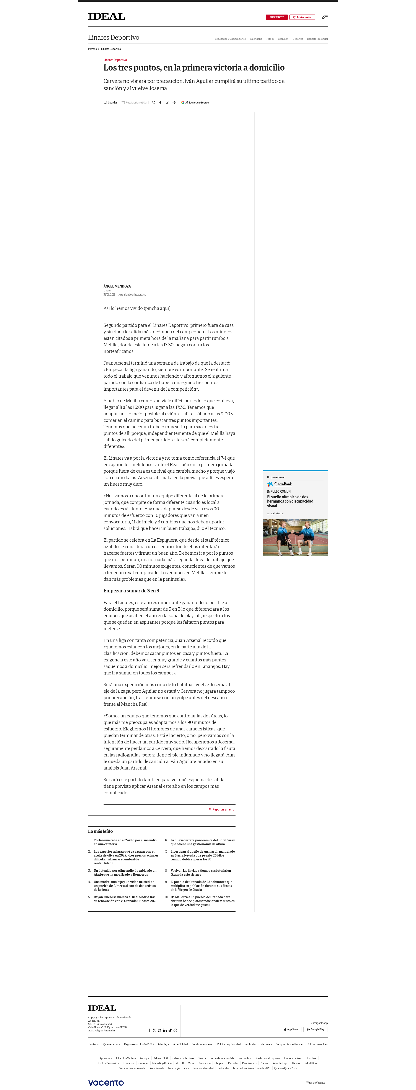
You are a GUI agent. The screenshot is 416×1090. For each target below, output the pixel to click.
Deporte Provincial (317, 38)
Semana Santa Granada (132, 1068)
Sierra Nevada (156, 1068)
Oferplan (219, 1063)
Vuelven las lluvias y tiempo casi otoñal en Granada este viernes (201, 872)
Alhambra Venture (126, 1058)
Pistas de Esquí (280, 1063)
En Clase (311, 1058)
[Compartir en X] (167, 102)
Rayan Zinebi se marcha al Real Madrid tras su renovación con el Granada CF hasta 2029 (126, 899)
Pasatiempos (249, 1063)
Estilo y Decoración (108, 1063)
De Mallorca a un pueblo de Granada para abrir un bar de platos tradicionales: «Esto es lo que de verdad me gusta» (203, 901)
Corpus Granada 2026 (222, 1058)
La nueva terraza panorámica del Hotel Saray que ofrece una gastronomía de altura (203, 842)
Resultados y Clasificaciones (230, 38)
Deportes (298, 38)
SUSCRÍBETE (277, 17)
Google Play (317, 1029)
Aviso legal (163, 1044)
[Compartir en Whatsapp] (153, 102)
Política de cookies (317, 1044)
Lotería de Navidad (203, 1068)
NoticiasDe (205, 1063)
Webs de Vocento (315, 1082)
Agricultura (106, 1058)
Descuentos (244, 1058)
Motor (191, 1063)
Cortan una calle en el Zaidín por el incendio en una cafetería (125, 842)
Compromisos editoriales (290, 1044)
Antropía (145, 1058)
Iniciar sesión (304, 17)
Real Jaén (283, 38)
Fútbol (270, 38)
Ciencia (202, 1058)
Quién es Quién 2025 (285, 1068)
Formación (129, 1063)
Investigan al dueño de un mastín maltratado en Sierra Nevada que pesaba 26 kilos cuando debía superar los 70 (203, 855)
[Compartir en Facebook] (160, 102)
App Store (292, 1029)
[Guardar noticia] (110, 102)
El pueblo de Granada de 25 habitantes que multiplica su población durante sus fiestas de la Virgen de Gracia (201, 886)
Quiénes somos (111, 1044)
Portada (92, 49)
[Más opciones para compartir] (174, 102)
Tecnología (174, 1068)
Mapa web (266, 1044)
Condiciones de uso (202, 1044)
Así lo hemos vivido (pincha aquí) (137, 308)
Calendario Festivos (183, 1058)
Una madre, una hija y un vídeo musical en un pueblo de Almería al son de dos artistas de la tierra (125, 886)
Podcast (296, 1063)
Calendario (256, 38)
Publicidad (251, 1044)
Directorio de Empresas (267, 1058)
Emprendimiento (293, 1058)
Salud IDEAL (311, 1063)
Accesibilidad (180, 1044)
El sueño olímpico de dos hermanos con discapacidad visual (290, 501)
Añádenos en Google (197, 102)
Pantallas (233, 1063)
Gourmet (143, 1063)
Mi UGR (180, 1063)
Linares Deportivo (113, 37)
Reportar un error (224, 809)
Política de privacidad (229, 1044)
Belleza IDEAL (161, 1058)
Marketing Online (162, 1063)
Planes (264, 1063)
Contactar (94, 1044)
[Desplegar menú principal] (325, 17)
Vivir (186, 1068)
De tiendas (223, 1068)
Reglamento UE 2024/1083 (139, 1044)
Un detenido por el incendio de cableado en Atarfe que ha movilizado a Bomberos (125, 872)
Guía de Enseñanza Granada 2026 (251, 1068)
